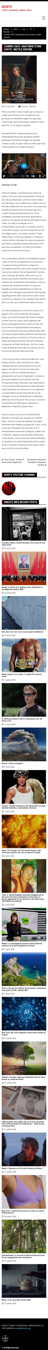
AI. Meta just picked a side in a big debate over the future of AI (22, 720)
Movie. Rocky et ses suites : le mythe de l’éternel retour (21, 675)
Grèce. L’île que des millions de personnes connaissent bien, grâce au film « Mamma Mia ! (24, 989)
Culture (24, 106)
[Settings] (40, 176)
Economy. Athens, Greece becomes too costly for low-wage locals (24, 544)
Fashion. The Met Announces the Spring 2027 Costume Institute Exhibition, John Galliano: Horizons (24, 807)
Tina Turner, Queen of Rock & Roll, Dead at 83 (13, 461)
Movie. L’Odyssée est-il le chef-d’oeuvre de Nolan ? (22, 1168)
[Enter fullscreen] (44, 176)
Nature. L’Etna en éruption (12, 763)
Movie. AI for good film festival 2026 (16, 1300)
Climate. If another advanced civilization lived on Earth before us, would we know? (23, 1078)
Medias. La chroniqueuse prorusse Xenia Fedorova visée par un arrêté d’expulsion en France (22, 944)
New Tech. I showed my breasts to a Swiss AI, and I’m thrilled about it (23, 1212)
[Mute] (27, 176)
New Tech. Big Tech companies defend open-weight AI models (23, 1034)
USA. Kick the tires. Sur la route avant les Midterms (22, 632)
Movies (32, 106)
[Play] (4, 176)
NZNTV (7, 7)
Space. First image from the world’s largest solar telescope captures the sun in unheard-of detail (21, 851)
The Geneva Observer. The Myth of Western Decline (36, 462)
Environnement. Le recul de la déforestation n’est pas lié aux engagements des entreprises (23, 1256)
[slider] (13, 176)
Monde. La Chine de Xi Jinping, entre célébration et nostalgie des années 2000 (22, 588)
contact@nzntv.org (22, 1328)
